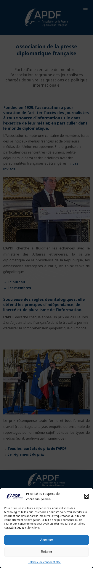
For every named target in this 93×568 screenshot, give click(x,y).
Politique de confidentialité (44, 562)
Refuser (46, 551)
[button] (86, 496)
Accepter (46, 540)
